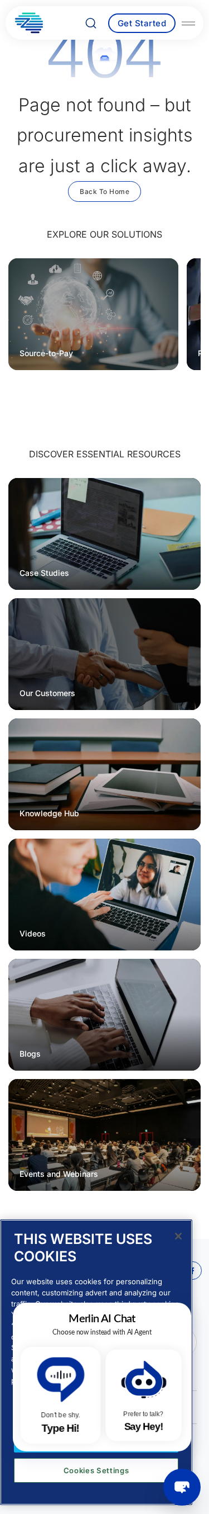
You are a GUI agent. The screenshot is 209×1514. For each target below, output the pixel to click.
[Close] (178, 1236)
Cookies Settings (96, 1470)
